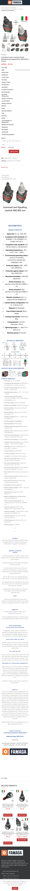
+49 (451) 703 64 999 (13, 875)
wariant (3, 138)
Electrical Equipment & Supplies (9, 9)
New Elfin (3, 54)
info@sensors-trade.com (12, 878)
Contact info (15, 739)
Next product (5, 13)
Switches (20, 9)
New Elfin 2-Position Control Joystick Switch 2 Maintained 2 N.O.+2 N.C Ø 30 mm (7, 834)
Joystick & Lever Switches (7, 10)
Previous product (2, 13)
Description (4, 167)
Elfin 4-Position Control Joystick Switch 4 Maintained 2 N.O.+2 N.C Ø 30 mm (22, 806)
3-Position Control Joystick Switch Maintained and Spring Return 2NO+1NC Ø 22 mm (22, 834)
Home (2, 7)
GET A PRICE (4, 778)
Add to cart (14, 151)
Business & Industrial (10, 7)
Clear (3, 144)
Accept (15, 888)
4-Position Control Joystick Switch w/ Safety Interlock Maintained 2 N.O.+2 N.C (8, 806)
